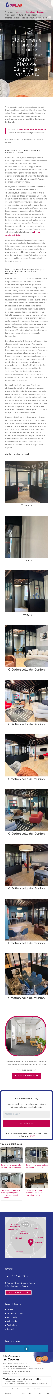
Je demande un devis (26, 1075)
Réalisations (12, 1325)
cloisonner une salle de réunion (31, 130)
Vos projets (12, 1317)
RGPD (32, 1136)
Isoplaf (10, 1309)
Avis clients (12, 1321)
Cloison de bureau (15, 1313)
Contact (10, 1329)
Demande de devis (18, 1292)
